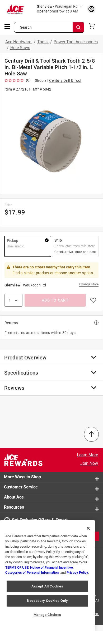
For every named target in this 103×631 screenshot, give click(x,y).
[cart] (93, 26)
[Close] (88, 528)
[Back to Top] (91, 434)
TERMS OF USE (17, 567)
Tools (43, 41)
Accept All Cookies (47, 586)
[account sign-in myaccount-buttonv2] (91, 9)
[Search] (78, 27)
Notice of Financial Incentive (51, 567)
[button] (51, 142)
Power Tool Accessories (76, 41)
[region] (47, 575)
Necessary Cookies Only (47, 601)
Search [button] (26, 27)
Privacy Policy (77, 572)
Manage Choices (47, 615)
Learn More (87, 454)
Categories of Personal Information (32, 572)
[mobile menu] (7, 26)
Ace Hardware (18, 41)
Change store (89, 284)
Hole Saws (20, 47)
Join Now (89, 463)
